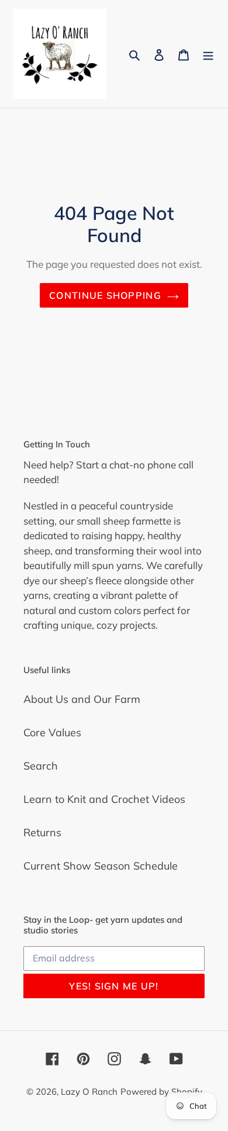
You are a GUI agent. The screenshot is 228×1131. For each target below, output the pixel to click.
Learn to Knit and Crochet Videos (104, 799)
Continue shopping (105, 295)
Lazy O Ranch (89, 1091)
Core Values (52, 732)
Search (40, 766)
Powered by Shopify (161, 1091)
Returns (42, 832)
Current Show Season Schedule (100, 866)
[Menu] (208, 53)
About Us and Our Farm (81, 699)
